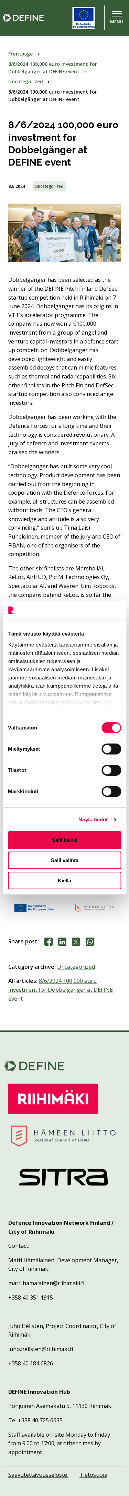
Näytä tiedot (93, 819)
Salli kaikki (64, 840)
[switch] (111, 749)
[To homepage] (30, 18)
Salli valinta (64, 860)
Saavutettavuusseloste (38, 1475)
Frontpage (21, 53)
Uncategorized (26, 81)
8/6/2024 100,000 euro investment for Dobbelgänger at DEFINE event (60, 989)
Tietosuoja (93, 1475)
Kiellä (64, 880)
